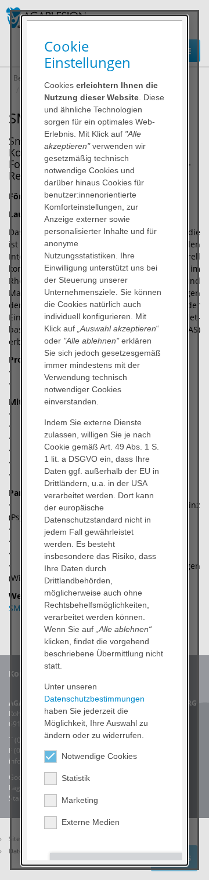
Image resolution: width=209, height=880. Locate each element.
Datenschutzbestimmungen (94, 698)
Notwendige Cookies (99, 755)
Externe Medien (91, 821)
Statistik (76, 777)
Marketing (80, 799)
